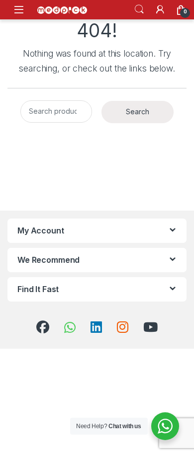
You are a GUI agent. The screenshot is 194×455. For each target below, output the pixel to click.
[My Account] (160, 9)
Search (139, 9)
